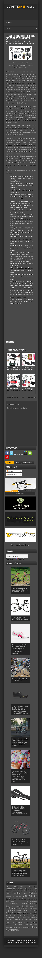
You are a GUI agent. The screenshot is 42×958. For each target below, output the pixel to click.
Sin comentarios (29, 43)
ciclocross (10, 901)
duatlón (18, 906)
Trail (35, 925)
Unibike (20, 927)
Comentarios (12, 474)
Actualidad (19, 889)
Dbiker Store (20, 493)
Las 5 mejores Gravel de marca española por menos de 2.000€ (20, 590)
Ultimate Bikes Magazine (26, 940)
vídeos (33, 927)
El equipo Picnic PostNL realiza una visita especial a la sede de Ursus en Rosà (21, 270)
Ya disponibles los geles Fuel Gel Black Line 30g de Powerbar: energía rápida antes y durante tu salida (21, 259)
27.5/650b (14, 887)
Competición (12, 903)
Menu (9, 23)
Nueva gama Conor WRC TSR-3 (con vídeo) (20, 618)
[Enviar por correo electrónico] (7, 342)
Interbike (34, 913)
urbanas (26, 927)
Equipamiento (13, 910)
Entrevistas (33, 908)
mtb (35, 919)
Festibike (8, 913)
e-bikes (25, 906)
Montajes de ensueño (22, 920)
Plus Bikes (33, 922)
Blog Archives (27, 462)
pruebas (9, 925)
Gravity (29, 913)
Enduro (26, 908)
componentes (29, 903)
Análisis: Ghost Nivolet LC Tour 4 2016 (20, 679)
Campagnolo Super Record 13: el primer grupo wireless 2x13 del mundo (21, 248)
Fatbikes (33, 911)
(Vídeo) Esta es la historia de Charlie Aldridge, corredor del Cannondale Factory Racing (21, 179)
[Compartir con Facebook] (13, 342)
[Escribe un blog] (9, 342)
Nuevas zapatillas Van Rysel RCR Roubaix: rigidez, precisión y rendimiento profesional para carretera (19, 649)
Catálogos (33, 893)
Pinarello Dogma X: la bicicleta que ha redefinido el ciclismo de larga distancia (19, 872)
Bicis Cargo (33, 891)
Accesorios (10, 889)
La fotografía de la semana (17, 915)
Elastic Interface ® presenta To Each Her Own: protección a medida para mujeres (21, 277)
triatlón (15, 927)
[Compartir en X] (11, 342)
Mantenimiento (32, 917)
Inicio (23, 397)
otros (22, 922)
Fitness (14, 913)
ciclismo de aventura (13, 896)
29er (21, 887)
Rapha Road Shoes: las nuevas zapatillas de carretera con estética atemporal (21, 186)
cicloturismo (32, 901)
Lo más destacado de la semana (21, 916)
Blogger (27, 545)
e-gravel (31, 906)
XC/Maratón (12, 930)
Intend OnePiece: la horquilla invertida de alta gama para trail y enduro (21, 223)
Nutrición (16, 922)
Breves (8, 893)
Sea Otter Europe (21, 925)
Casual (25, 893)
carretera (16, 893)
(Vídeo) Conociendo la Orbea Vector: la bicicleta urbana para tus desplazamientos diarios (20, 742)
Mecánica (9, 920)
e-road (13, 908)
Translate (21, 559)
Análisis (26, 891)
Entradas (11, 471)
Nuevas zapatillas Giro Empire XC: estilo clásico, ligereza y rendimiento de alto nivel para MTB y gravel (20, 710)
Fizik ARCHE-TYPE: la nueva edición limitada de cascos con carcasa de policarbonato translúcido (21, 295)
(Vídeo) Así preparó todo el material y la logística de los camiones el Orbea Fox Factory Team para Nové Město (21, 284)
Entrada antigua (32, 397)
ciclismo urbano (32, 899)
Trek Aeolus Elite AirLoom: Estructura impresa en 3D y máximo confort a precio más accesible (19, 810)
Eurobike (25, 911)
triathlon (9, 927)
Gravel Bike (21, 913)
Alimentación (29, 889)
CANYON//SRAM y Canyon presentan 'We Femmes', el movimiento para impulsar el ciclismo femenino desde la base (20, 776)
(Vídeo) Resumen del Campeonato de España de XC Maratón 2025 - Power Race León (21, 301)
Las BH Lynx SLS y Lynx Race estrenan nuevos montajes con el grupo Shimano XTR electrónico (21, 217)
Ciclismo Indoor (21, 899)
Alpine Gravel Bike (18, 891)
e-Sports (19, 908)
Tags (17, 462)
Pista (27, 922)
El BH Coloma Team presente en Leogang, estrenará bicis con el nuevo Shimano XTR (21, 197)
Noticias (9, 922)
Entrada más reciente (12, 397)
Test (30, 925)
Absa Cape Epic (31, 887)
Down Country (10, 906)
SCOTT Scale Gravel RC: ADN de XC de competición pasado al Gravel (20, 842)
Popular (9, 462)
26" (7, 887)
